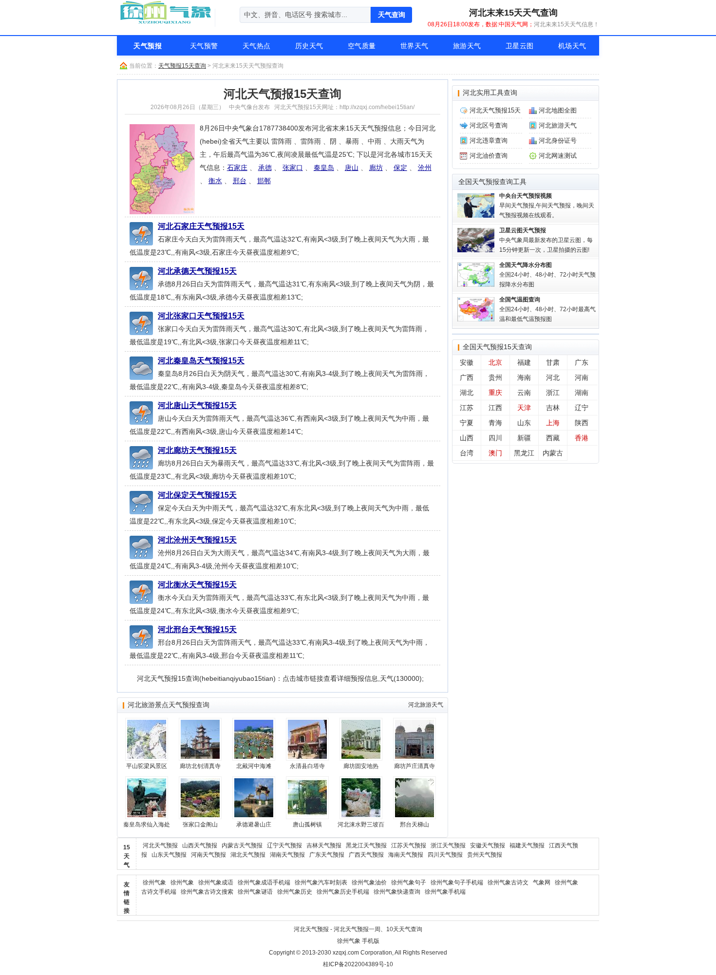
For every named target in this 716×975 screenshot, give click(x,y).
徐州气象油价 (369, 882)
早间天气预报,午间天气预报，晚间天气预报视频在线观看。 (546, 205)
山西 (466, 438)
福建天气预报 (527, 845)
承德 (265, 167)
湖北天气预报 (247, 854)
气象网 (541, 882)
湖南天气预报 (287, 854)
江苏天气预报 (408, 845)
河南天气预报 (208, 854)
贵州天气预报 (484, 854)
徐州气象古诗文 (508, 882)
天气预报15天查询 (182, 65)
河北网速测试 (558, 155)
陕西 (581, 423)
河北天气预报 (160, 845)
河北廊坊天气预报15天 (197, 450)
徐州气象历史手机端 (343, 891)
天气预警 (204, 46)
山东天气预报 (169, 854)
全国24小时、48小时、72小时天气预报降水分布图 (547, 275)
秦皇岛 (324, 167)
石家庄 (237, 167)
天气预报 (147, 46)
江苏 (466, 408)
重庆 (495, 392)
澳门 (495, 453)
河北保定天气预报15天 (197, 494)
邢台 (239, 181)
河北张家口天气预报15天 (201, 315)
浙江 (553, 392)
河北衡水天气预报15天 (197, 584)
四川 (495, 438)
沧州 (425, 167)
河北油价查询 (489, 155)
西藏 (553, 438)
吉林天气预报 (323, 845)
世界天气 (414, 46)
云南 (524, 392)
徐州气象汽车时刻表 (321, 882)
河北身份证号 (558, 140)
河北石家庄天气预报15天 (201, 226)
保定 (400, 167)
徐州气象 (154, 882)
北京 (495, 362)
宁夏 (466, 423)
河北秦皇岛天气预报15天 (201, 360)
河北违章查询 (489, 140)
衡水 (215, 181)
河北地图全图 (558, 110)
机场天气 (572, 46)
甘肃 (553, 362)
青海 (495, 423)
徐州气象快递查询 (397, 891)
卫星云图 (520, 46)
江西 (495, 408)
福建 (524, 362)
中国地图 (625, 46)
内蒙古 (553, 453)
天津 (524, 408)
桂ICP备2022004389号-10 (358, 964)
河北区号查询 (489, 125)
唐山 (351, 167)
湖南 (581, 392)
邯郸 (264, 181)
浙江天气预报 (448, 845)
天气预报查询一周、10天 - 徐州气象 (165, 12)
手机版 (370, 941)
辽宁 (581, 408)
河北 (553, 377)
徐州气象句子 (408, 882)
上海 (553, 423)
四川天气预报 (445, 854)
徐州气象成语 (215, 882)
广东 (581, 362)
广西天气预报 (366, 854)
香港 (581, 438)
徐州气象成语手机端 (264, 882)
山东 (524, 423)
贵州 (495, 377)
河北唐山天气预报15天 (197, 405)
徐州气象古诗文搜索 (207, 891)
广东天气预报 (326, 854)
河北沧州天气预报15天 (197, 539)
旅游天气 (467, 46)
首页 (91, 46)
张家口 (293, 167)
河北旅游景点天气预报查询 (168, 705)
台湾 (466, 453)
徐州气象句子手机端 (457, 882)
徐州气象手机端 (445, 891)
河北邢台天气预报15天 (197, 629)
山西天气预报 (199, 845)
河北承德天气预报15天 (197, 270)
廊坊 (376, 167)
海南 (524, 377)
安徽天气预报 (487, 845)
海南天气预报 (405, 854)
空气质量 (362, 46)
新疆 (524, 438)
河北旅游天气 (425, 704)
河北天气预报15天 (495, 110)
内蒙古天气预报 (242, 845)
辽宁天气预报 (284, 845)
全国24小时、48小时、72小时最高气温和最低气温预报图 (547, 309)
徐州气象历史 (294, 891)
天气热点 (257, 46)
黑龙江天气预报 (366, 845)
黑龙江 (524, 453)
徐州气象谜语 (255, 891)
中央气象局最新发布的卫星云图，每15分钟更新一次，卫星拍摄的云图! (546, 240)
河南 (581, 377)
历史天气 (309, 46)
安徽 (466, 362)
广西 (466, 377)
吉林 (553, 408)
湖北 (466, 392)
